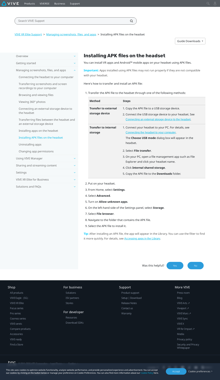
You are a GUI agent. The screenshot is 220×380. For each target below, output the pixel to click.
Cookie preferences (199, 371)
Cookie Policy (147, 372)
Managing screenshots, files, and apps (71, 34)
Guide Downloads (189, 41)
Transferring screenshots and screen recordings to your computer (43, 86)
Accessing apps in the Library (142, 238)
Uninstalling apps (30, 144)
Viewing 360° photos (32, 102)
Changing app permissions (36, 151)
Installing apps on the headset (38, 131)
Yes (175, 265)
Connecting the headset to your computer (46, 77)
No (195, 265)
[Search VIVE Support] (129, 21)
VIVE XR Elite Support (28, 34)
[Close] (208, 3)
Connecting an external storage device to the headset (45, 111)
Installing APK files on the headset (41, 137)
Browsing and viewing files (36, 95)
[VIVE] (10, 3)
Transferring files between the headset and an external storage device (47, 122)
